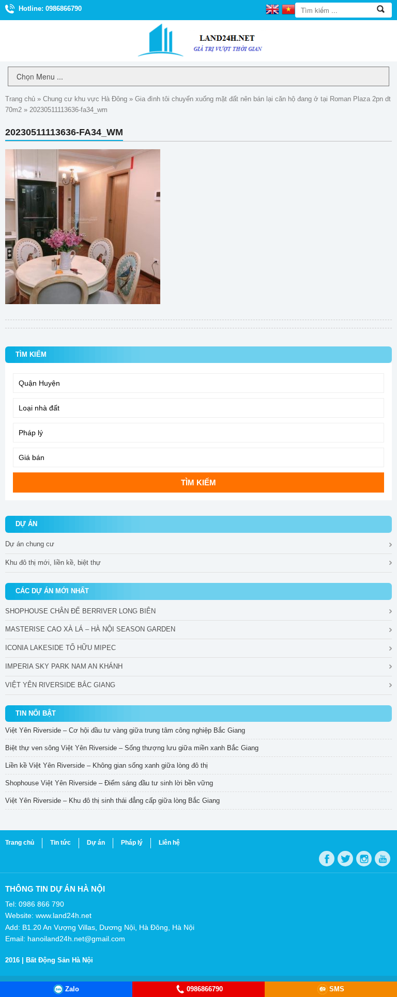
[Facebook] (326, 858)
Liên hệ (169, 842)
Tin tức (60, 842)
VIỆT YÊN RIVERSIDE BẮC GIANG (60, 685)
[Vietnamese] (288, 9)
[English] (272, 9)
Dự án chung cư (29, 544)
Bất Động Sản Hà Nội (59, 960)
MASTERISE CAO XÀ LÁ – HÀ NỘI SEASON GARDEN (90, 629)
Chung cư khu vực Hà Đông (85, 99)
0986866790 (205, 989)
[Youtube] (382, 858)
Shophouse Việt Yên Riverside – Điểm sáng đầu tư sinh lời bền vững (109, 783)
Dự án (96, 842)
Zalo (72, 989)
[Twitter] (345, 858)
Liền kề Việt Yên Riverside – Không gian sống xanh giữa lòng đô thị (106, 765)
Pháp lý (132, 842)
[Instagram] (364, 858)
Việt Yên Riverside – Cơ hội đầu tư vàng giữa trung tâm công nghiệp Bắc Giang (125, 730)
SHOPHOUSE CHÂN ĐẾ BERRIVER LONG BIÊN (80, 611)
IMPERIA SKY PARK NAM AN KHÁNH (64, 666)
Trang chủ (20, 99)
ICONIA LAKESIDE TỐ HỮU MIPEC (60, 648)
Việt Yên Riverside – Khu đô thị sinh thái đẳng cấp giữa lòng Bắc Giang (112, 800)
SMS (336, 989)
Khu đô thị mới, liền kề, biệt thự (53, 562)
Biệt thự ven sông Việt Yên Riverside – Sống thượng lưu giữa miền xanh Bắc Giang (131, 748)
